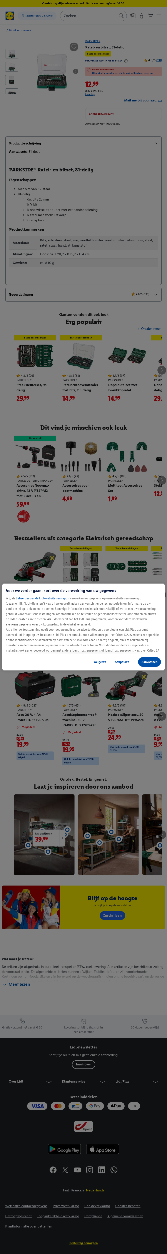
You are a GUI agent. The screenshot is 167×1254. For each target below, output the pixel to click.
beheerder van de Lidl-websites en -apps (42, 598)
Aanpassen (122, 662)
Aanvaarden (149, 662)
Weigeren (100, 662)
